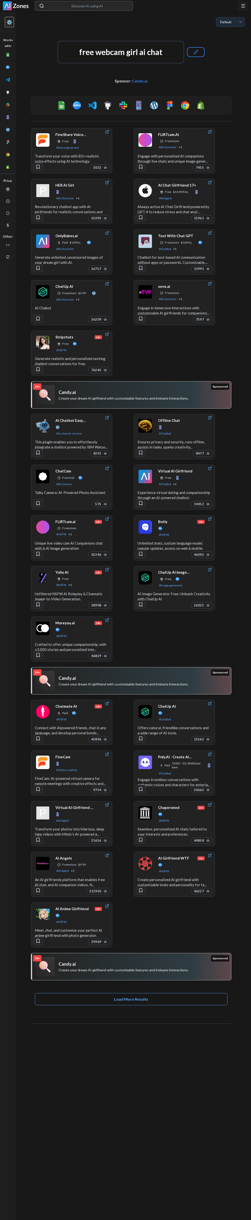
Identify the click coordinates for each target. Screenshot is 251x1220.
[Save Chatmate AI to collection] (38, 738)
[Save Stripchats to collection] (38, 369)
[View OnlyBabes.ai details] (42, 241)
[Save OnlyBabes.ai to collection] (38, 268)
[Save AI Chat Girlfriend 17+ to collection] (141, 217)
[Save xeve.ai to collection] (141, 318)
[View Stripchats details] (42, 342)
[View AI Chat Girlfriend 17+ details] (145, 190)
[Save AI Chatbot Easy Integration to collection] (38, 452)
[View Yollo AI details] (42, 577)
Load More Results (131, 999)
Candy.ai (140, 80)
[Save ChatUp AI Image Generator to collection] (141, 604)
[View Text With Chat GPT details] (145, 241)
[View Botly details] (145, 527)
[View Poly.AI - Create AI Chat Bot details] (145, 762)
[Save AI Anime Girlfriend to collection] (38, 941)
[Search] (42, 6)
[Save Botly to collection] (141, 554)
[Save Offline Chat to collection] (141, 452)
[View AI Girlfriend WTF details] (145, 863)
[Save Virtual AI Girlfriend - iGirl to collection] (38, 840)
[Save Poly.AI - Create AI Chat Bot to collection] (141, 789)
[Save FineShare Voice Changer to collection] (38, 167)
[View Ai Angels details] (42, 863)
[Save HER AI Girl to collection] (38, 217)
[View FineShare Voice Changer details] (42, 140)
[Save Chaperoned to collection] (141, 840)
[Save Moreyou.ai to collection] (38, 655)
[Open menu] (243, 6)
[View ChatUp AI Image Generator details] (145, 577)
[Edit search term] (196, 52)
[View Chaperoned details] (145, 813)
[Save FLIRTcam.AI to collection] (141, 167)
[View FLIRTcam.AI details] (145, 140)
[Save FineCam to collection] (38, 789)
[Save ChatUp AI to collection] (38, 318)
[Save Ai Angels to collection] (38, 890)
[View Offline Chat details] (145, 426)
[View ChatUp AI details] (42, 292)
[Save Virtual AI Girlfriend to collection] (141, 503)
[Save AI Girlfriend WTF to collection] (141, 890)
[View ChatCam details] (42, 476)
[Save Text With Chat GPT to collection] (141, 268)
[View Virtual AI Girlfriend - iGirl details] (42, 813)
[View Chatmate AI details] (42, 711)
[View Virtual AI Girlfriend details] (145, 476)
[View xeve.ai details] (145, 292)
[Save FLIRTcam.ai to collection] (38, 554)
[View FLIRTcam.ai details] (42, 527)
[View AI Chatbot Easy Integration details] (42, 426)
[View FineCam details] (42, 762)
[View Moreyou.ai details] (42, 628)
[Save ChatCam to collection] (38, 503)
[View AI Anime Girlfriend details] (42, 914)
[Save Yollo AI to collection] (38, 604)
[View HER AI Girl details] (42, 190)
